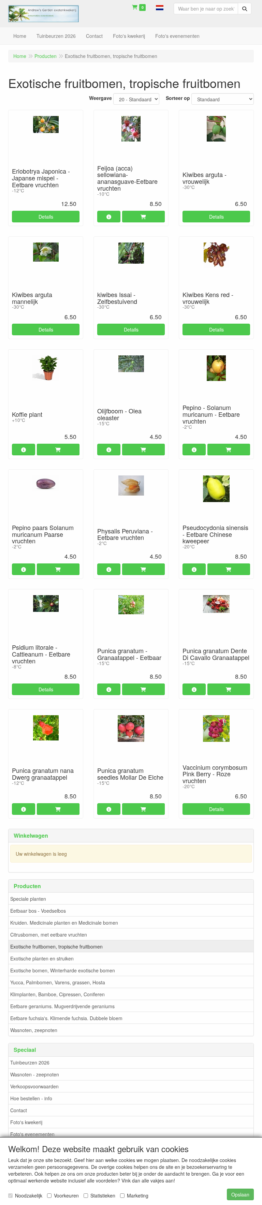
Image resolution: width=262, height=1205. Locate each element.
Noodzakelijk (28, 1195)
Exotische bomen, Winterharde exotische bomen (62, 970)
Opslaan (240, 1194)
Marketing (137, 1195)
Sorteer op (178, 97)
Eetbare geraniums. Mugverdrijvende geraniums (62, 1006)
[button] (160, 7)
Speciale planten (28, 898)
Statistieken (102, 1195)
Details (46, 216)
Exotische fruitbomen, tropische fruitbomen (56, 946)
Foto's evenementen (32, 1134)
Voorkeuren (66, 1195)
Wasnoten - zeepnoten (34, 1074)
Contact (18, 1110)
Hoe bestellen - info (31, 1098)
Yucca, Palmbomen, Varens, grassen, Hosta (57, 982)
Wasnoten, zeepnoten (33, 1030)
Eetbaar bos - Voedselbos (38, 910)
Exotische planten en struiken (42, 958)
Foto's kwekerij (26, 1122)
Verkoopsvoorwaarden (34, 1086)
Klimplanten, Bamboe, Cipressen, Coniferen (57, 994)
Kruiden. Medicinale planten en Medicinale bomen (64, 922)
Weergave (100, 97)
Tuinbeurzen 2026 (29, 1062)
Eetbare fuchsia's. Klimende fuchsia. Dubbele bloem (66, 1018)
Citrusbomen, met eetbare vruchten (48, 934)
